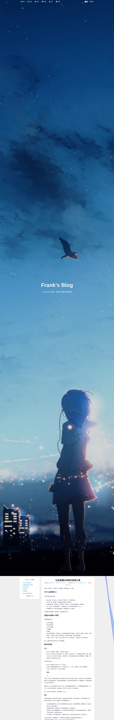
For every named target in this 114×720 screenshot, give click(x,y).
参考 (79, 606)
